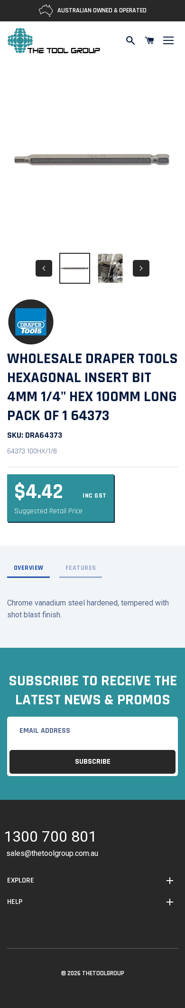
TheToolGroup (103, 973)
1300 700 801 (50, 838)
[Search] (130, 40)
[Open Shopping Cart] (149, 40)
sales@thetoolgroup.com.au (52, 853)
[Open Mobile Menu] (168, 40)
